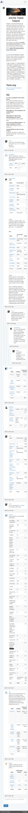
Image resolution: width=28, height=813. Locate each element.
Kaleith (10, 763)
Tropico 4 (12, 711)
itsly (10, 692)
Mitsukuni (11, 407)
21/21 (18, 472)
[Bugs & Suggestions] (24, 811)
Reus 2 (12, 374)
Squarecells (12, 443)
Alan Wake (11, 265)
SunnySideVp (12, 178)
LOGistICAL (12, 746)
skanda (8, 7)
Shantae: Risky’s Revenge (11, 419)
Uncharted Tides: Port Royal (12, 393)
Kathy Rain (12, 185)
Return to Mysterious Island (12, 388)
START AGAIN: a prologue (12, 776)
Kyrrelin (10, 368)
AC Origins (12, 263)
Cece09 (10, 514)
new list (19, 143)
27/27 (18, 464)
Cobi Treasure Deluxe (11, 479)
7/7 (17, 443)
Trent (10, 140)
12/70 (22, 409)
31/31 (25, 380)
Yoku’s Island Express (12, 382)
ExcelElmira (11, 154)
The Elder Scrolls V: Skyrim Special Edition (11, 486)
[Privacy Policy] (26, 811)
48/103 (25, 374)
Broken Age (12, 247)
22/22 (25, 392)
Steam (8, 811)
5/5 (19, 780)
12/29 (19, 785)
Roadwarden (12, 238)
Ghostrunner (12, 192)
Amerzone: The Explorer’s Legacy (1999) (12, 454)
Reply (6, 805)
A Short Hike (12, 197)
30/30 (18, 459)
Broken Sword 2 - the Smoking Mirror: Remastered (12, 467)
